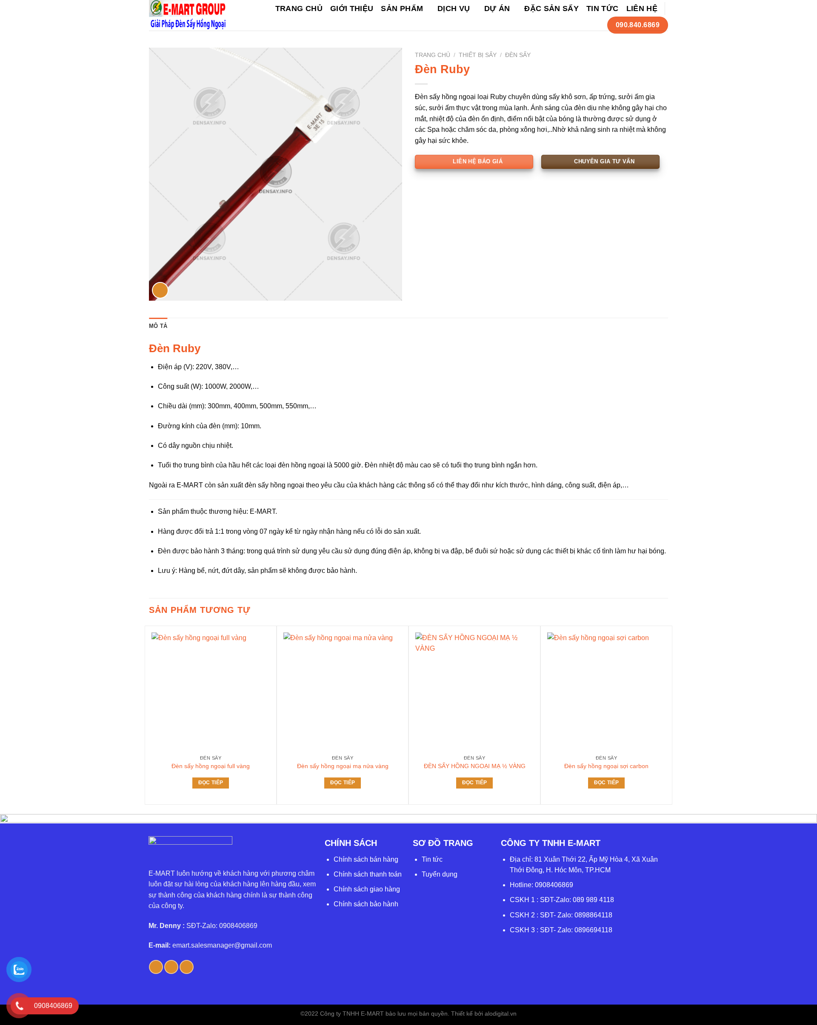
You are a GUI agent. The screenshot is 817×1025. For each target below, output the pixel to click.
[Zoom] (160, 290)
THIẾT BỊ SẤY (478, 55)
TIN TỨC (602, 8)
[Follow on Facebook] (156, 967)
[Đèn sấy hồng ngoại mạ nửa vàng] (342, 691)
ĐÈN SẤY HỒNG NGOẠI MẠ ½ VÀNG (475, 766)
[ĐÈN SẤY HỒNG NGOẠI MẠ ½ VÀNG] (474, 691)
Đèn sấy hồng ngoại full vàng (210, 766)
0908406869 (554, 884)
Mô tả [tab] (158, 326)
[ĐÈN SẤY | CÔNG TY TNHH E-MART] (188, 15)
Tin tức (432, 859)
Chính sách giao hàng (367, 889)
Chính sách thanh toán (368, 874)
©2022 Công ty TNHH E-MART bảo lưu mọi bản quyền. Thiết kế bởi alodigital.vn (408, 1013)
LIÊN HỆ (641, 8)
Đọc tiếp (210, 782)
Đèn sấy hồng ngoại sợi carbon (606, 766)
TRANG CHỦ (299, 8)
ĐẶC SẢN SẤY (551, 8)
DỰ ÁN (497, 8)
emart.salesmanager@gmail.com (222, 945)
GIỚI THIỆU (352, 8)
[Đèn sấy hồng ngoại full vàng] (210, 691)
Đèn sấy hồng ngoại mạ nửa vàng (343, 766)
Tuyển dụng (439, 874)
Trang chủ (432, 55)
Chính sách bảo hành (366, 904)
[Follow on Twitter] (171, 967)
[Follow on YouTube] (187, 967)
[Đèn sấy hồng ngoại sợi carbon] (606, 691)
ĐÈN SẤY (518, 55)
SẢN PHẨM (402, 8)
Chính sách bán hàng (366, 859)
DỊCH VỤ (453, 8)
